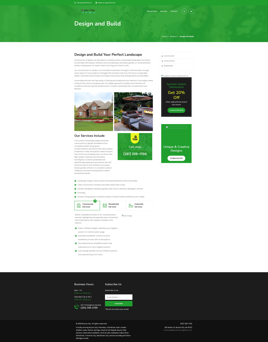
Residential (168, 66)
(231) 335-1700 (89, 307)
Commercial (169, 56)
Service (173, 36)
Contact (173, 11)
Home (164, 36)
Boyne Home (152, 11)
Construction (169, 61)
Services (163, 11)
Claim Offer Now (176, 110)
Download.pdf (176, 158)
